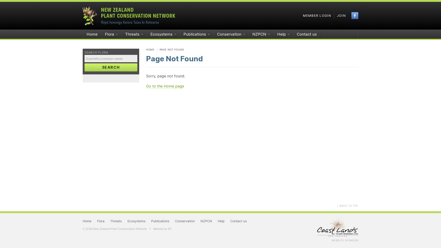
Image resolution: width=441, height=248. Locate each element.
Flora (109, 34)
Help (281, 34)
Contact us (307, 34)
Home (92, 34)
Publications (195, 34)
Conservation (229, 34)
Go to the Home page (165, 86)
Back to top (347, 205)
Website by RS (162, 229)
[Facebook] (354, 15)
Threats (132, 34)
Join (341, 16)
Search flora (96, 52)
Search (111, 67)
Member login (317, 16)
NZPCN (259, 34)
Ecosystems (161, 34)
